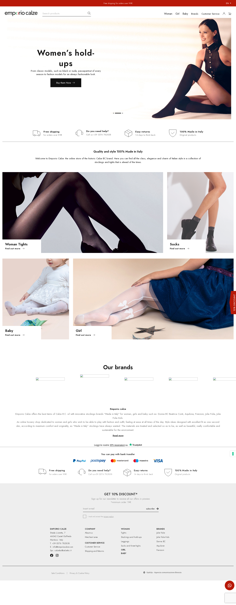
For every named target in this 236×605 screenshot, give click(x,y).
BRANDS (161, 528)
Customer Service (92, 546)
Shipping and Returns (94, 551)
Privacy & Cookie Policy (79, 573)
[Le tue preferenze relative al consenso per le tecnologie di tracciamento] (233, 454)
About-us (89, 532)
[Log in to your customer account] (225, 14)
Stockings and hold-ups (131, 537)
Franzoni (160, 550)
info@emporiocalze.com (63, 546)
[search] (89, 13)
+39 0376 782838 (102, 134)
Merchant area (91, 537)
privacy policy (109, 516)
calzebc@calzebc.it (63, 550)
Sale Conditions (57, 573)
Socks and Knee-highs (130, 545)
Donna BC (161, 541)
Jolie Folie (161, 532)
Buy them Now (63, 83)
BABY (123, 553)
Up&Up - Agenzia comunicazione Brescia (164, 572)
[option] (118, 68)
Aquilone (160, 545)
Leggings (125, 541)
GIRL (123, 549)
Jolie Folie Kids (163, 537)
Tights (123, 532)
